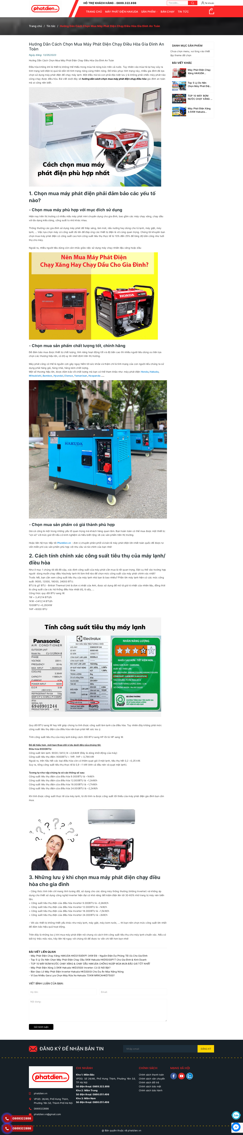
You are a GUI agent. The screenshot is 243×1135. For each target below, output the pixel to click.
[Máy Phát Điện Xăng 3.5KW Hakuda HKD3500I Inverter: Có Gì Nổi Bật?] (179, 111)
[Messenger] (236, 1126)
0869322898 (41, 1108)
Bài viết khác (182, 62)
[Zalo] (236, 1115)
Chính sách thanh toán (151, 1074)
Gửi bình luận (41, 1026)
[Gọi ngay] (7, 1118)
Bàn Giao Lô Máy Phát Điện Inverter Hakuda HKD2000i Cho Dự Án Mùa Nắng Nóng (77, 971)
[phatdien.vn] (51, 1078)
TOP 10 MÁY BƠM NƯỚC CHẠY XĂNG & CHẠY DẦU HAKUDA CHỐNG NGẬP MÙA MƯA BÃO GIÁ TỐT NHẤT (90, 963)
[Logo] (45, 8)
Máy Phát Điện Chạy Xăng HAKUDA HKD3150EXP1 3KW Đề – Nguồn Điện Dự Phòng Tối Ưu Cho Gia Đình (89, 955)
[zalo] (189, 1076)
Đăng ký (206, 1048)
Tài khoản (209, 3)
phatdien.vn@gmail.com (47, 1114)
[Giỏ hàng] (211, 13)
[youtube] (181, 1076)
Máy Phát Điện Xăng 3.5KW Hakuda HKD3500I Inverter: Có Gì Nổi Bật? (70, 967)
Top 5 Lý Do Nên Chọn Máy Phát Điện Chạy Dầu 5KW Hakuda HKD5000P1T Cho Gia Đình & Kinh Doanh (89, 959)
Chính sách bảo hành (150, 1090)
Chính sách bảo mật (150, 1086)
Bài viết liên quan (42, 951)
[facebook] (173, 1076)
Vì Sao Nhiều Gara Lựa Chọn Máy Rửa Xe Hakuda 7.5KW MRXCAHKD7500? (73, 975)
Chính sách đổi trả (149, 1082)
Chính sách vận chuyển (152, 1078)
